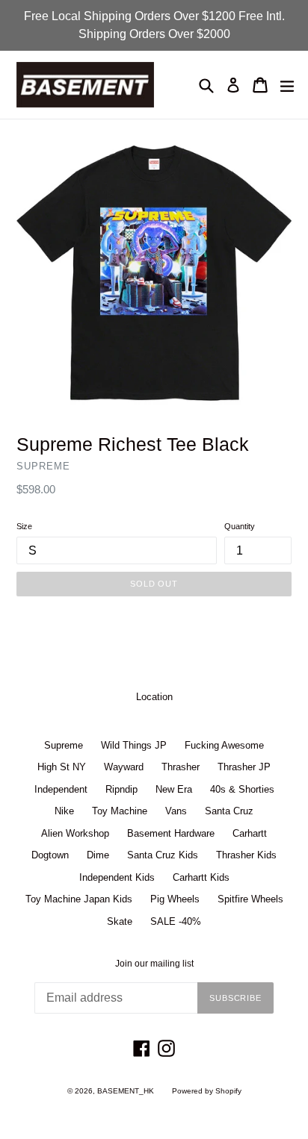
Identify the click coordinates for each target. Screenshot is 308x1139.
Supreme (63, 745)
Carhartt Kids (201, 877)
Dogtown (50, 855)
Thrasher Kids (246, 855)
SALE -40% (175, 921)
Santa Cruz (229, 811)
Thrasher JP (244, 767)
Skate (119, 921)
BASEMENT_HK (125, 1091)
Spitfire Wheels (250, 899)
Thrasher (180, 767)
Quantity (239, 526)
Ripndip (121, 789)
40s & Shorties (242, 789)
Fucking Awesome (224, 745)
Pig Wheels (175, 899)
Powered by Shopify (206, 1091)
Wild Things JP (134, 745)
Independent (60, 789)
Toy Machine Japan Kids (78, 899)
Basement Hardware (171, 833)
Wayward (124, 767)
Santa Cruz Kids (162, 855)
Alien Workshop (75, 833)
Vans (176, 811)
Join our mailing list (154, 963)
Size (24, 526)
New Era (173, 789)
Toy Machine (119, 811)
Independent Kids (117, 877)
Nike (64, 811)
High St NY (61, 767)
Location (154, 696)
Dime (98, 855)
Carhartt (249, 833)
